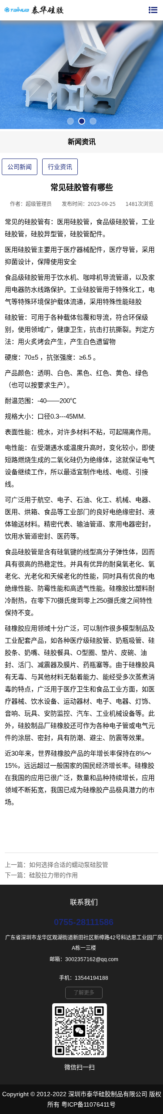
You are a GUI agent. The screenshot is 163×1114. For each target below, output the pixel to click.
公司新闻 (19, 166)
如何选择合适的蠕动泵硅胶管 (68, 864)
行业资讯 (60, 166)
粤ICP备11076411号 (88, 1104)
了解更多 (83, 993)
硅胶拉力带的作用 (53, 875)
